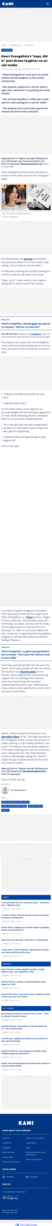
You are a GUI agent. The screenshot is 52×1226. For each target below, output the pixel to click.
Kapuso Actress (35, 806)
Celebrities (29, 45)
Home (3, 45)
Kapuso (5, 810)
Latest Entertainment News (14, 806)
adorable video (10, 736)
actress (28, 258)
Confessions (6, 909)
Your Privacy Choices (28, 1225)
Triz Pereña (26, 69)
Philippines (5, 921)
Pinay (29, 617)
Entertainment (16, 45)
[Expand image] (49, 185)
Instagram (36, 333)
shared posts (28, 671)
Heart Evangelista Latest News (15, 802)
